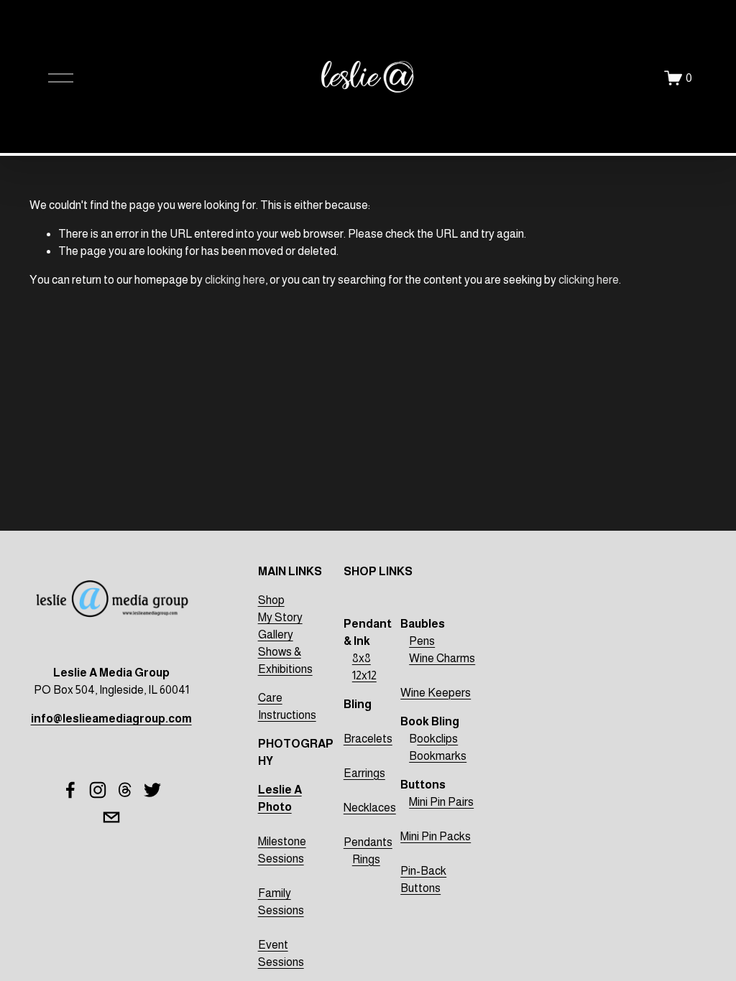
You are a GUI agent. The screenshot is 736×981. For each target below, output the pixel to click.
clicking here (235, 280)
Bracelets (368, 739)
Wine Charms (442, 658)
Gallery (275, 634)
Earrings (364, 773)
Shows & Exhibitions (285, 660)
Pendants (368, 842)
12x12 (364, 675)
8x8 (361, 658)
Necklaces (370, 807)
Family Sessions (281, 901)
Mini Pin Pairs (441, 802)
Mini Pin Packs (435, 836)
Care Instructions (287, 706)
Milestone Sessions (282, 850)
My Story (280, 617)
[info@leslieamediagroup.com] (111, 817)
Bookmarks (437, 756)
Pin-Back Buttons (423, 879)
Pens (422, 641)
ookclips (437, 739)
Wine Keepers (435, 693)
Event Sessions (281, 953)
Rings (366, 859)
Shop (271, 600)
